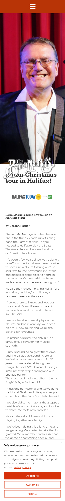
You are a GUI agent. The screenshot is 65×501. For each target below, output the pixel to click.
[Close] (62, 443)
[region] (32, 470)
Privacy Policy (22, 467)
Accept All (32, 475)
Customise (32, 484)
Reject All (32, 493)
